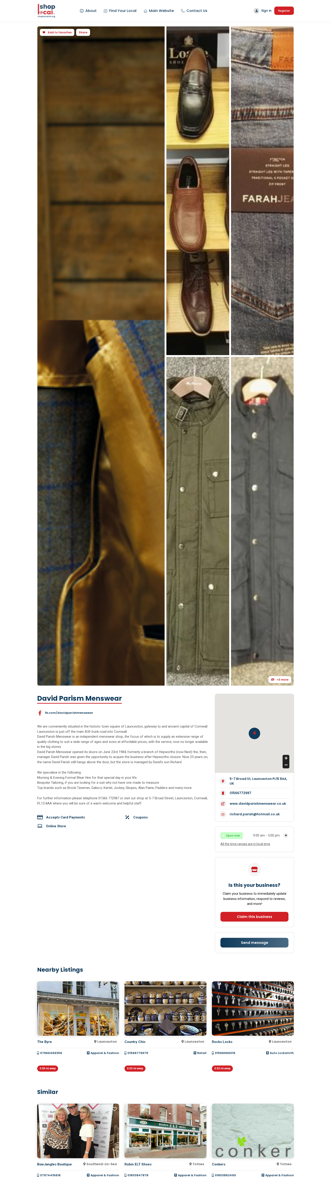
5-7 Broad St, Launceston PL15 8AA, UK (258, 781)
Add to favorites (59, 32)
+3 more (282, 680)
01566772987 (240, 793)
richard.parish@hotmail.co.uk (255, 814)
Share (83, 32)
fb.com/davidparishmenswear (69, 713)
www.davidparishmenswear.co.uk (258, 803)
